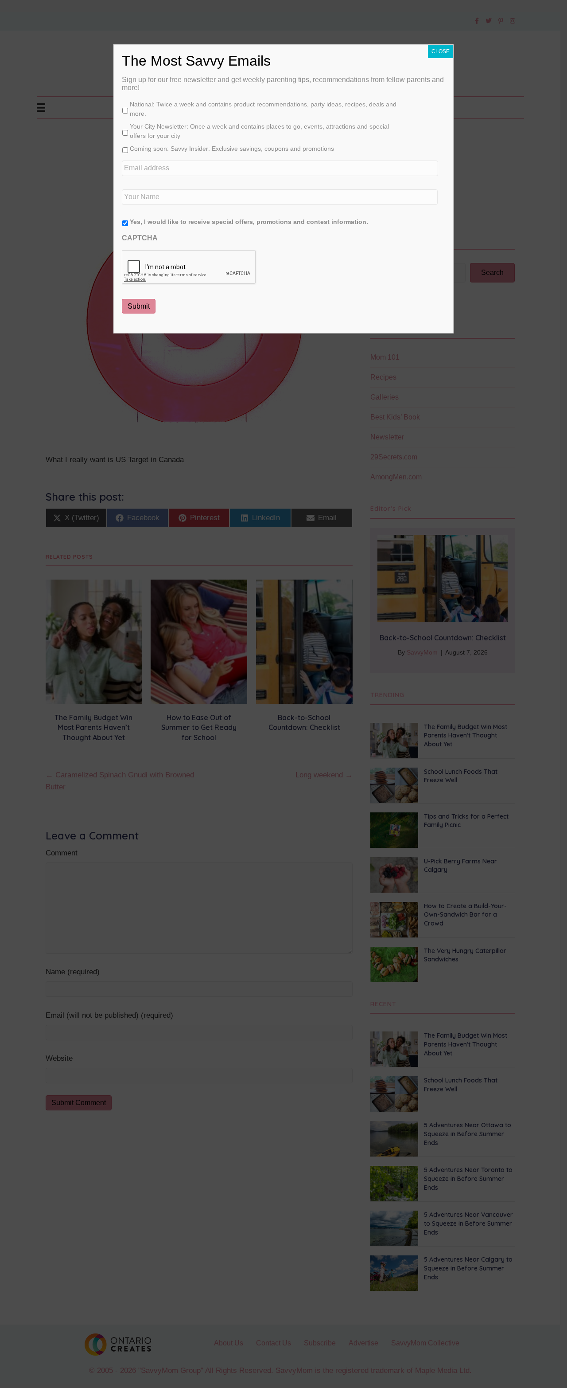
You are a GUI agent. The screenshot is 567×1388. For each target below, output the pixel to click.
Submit (139, 306)
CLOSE (440, 51)
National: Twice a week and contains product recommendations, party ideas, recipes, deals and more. (263, 109)
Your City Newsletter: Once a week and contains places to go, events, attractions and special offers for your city (259, 131)
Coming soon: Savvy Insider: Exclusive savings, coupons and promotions (232, 148)
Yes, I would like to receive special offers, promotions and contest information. (249, 221)
